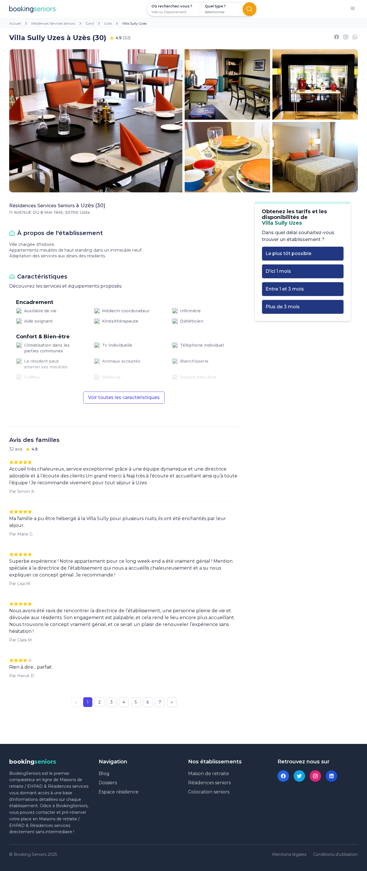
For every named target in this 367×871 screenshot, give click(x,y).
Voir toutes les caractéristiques (124, 397)
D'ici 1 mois (278, 271)
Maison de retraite (208, 773)
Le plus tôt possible (288, 253)
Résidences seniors (209, 782)
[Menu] (353, 9)
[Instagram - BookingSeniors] (315, 776)
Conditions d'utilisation (335, 854)
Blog (104, 773)
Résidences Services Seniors (53, 23)
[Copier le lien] (346, 37)
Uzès (108, 23)
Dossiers (108, 782)
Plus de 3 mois (283, 306)
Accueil (15, 23)
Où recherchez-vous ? (171, 6)
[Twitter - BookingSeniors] (299, 776)
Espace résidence (118, 792)
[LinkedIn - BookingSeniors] (331, 776)
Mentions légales (289, 854)
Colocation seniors (208, 792)
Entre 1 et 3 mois (285, 289)
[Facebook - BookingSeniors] (283, 776)
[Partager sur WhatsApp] (355, 37)
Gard (89, 23)
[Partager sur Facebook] (336, 37)
